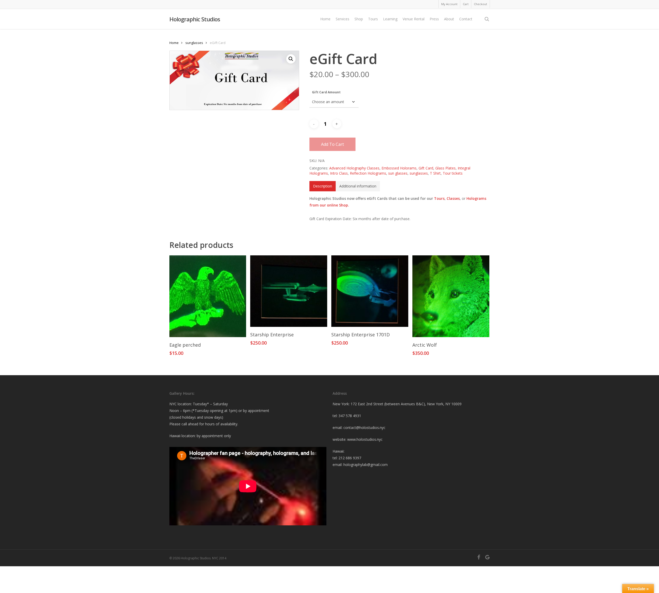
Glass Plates (445, 168)
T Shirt (435, 173)
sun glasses (397, 173)
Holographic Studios (194, 19)
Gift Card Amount (326, 92)
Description (322, 186)
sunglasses (194, 42)
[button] (291, 59)
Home (174, 42)
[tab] (322, 186)
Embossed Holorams (399, 168)
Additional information (357, 186)
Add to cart (332, 144)
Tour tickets (453, 173)
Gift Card (426, 168)
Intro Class (339, 173)
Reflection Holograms (368, 173)
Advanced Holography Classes (354, 168)
